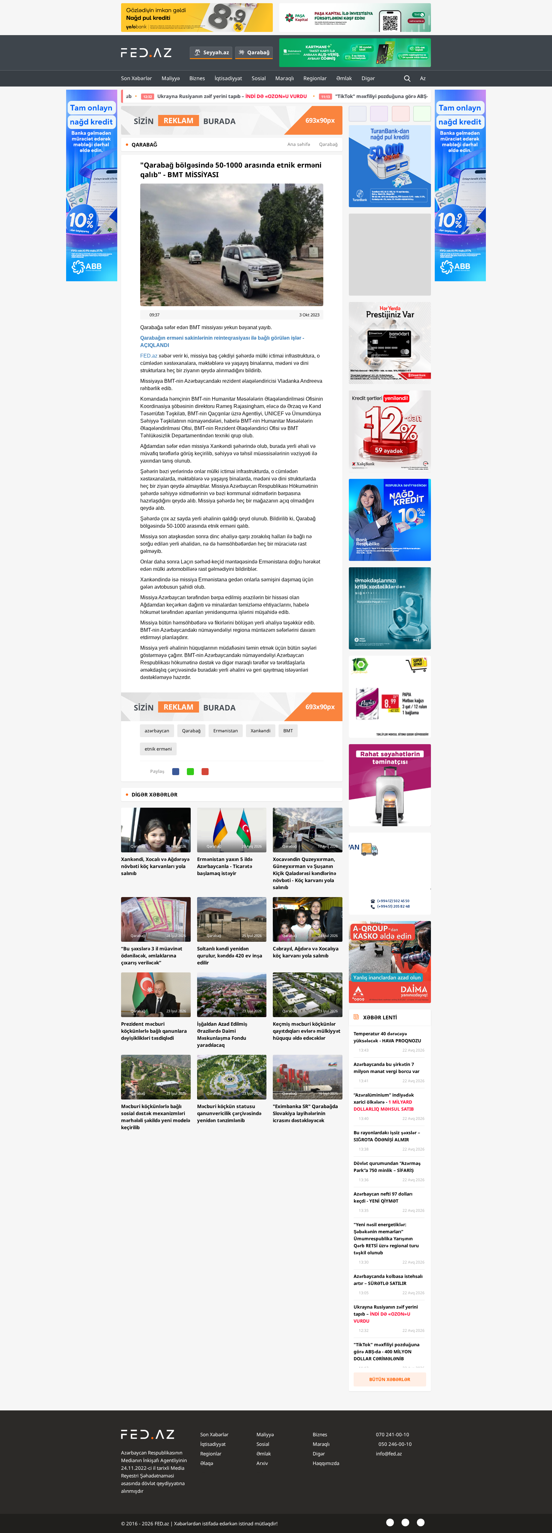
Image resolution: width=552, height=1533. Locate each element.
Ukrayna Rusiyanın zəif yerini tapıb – (139, 96)
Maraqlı (284, 78)
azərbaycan (157, 731)
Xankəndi (261, 731)
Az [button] (423, 78)
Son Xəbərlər (136, 78)
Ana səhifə (299, 144)
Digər (368, 78)
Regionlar (315, 78)
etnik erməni (158, 749)
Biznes (197, 78)
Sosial (259, 78)
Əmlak (344, 78)
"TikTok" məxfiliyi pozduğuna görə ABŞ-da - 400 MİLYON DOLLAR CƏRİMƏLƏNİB (335, 96)
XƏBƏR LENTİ (380, 1017)
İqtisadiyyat (228, 78)
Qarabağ (258, 52)
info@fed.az (389, 1453)
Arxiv (262, 1463)
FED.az (148, 356)
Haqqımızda (326, 1463)
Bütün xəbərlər (389, 1379)
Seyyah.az (216, 52)
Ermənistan (225, 731)
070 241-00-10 (392, 1434)
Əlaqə (206, 1463)
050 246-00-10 (394, 1444)
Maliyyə (171, 78)
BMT (288, 731)
